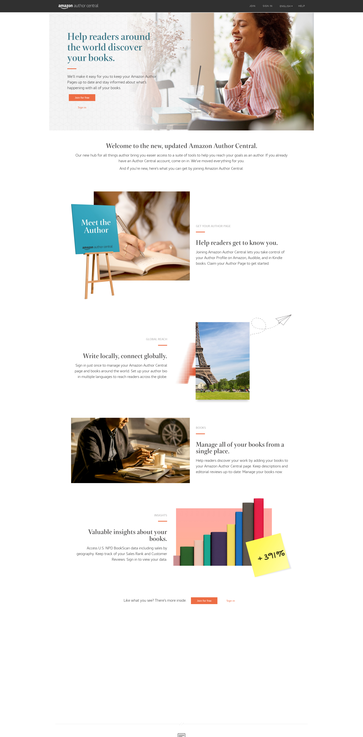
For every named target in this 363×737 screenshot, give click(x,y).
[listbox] (287, 6)
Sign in (82, 107)
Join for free (82, 97)
